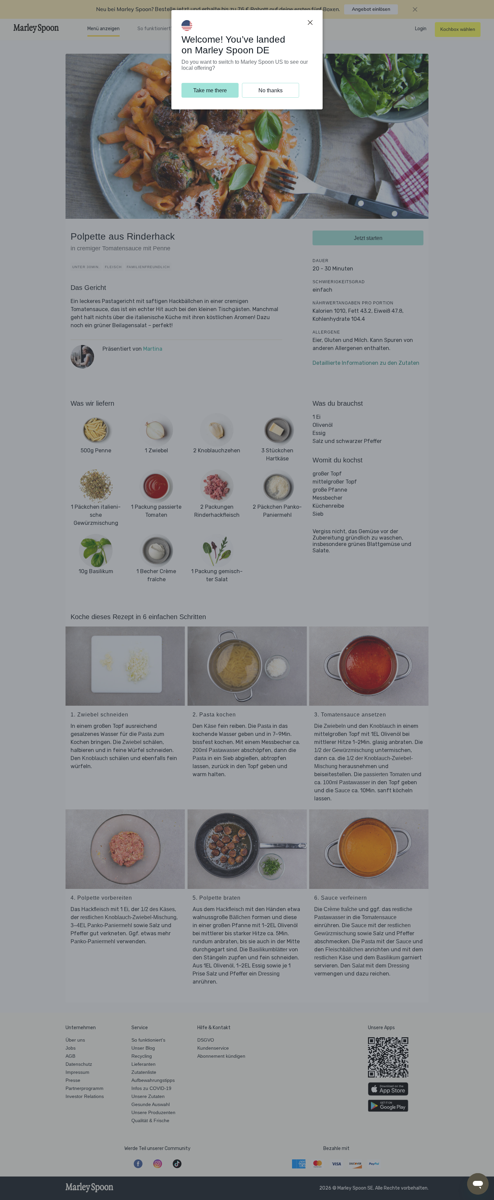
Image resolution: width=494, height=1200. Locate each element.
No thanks (270, 90)
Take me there (210, 90)
